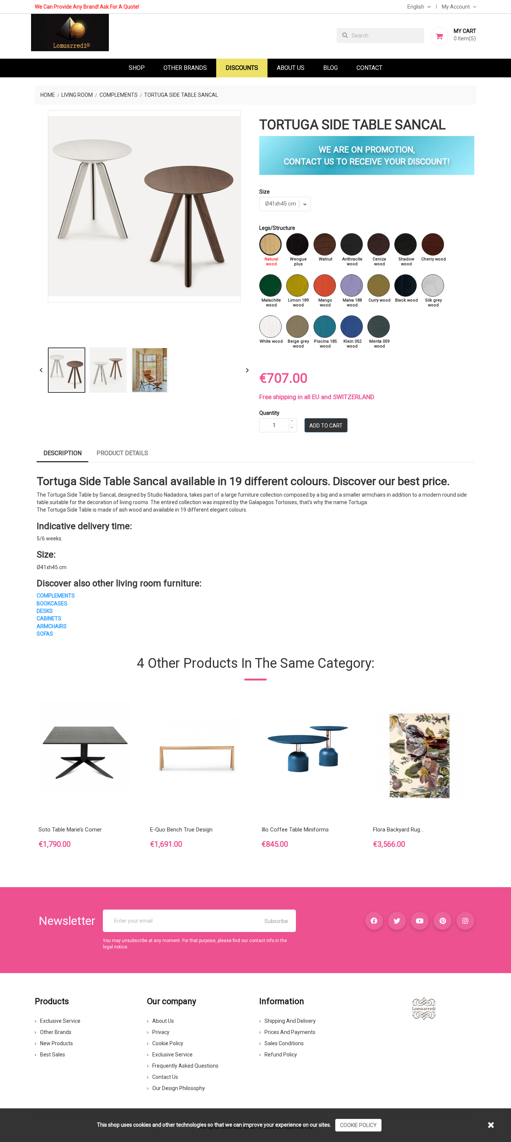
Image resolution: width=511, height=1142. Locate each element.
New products (56, 1043)
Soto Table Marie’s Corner (70, 829)
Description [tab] (62, 453)
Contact (369, 67)
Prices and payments (289, 1032)
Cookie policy (167, 1043)
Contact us (165, 1077)
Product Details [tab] (122, 453)
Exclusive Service (60, 1021)
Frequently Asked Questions (185, 1066)
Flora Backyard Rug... (398, 829)
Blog (330, 67)
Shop (137, 67)
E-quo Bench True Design (181, 829)
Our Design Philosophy (178, 1088)
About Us (291, 67)
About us (163, 1021)
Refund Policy (280, 1055)
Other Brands (185, 67)
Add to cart (326, 426)
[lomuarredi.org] (424, 1008)
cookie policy (358, 1125)
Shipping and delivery (290, 1021)
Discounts (242, 67)
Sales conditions (284, 1043)
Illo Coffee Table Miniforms (295, 829)
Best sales (52, 1055)
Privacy (160, 1032)
